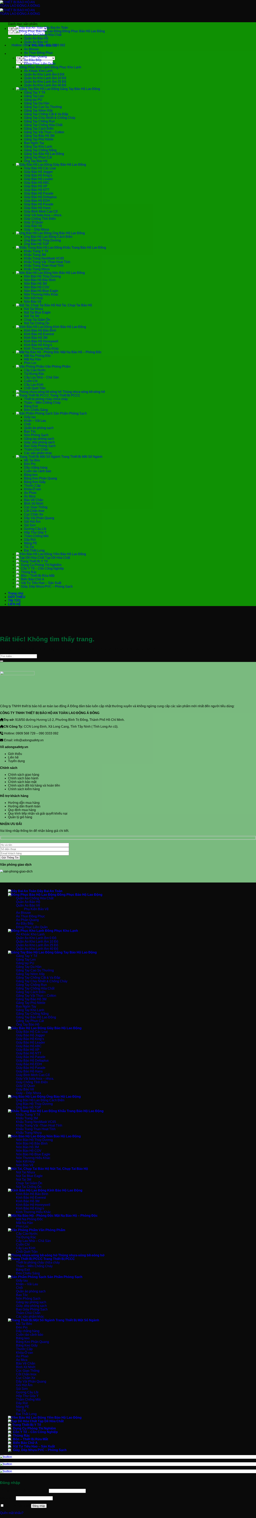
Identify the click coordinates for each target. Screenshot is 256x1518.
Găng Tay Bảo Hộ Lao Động (79, 89)
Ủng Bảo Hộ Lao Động (68, 233)
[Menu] (11, 22)
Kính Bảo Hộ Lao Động (69, 327)
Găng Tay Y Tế (34, 92)
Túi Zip (29, 547)
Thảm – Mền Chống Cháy (42, 402)
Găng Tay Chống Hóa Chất (43, 125)
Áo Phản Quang (35, 56)
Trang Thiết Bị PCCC (64, 395)
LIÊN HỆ (14, 604)
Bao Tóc (30, 431)
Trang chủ (15, 593)
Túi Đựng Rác (34, 373)
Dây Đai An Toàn (55, 27)
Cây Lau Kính (33, 384)
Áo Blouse (31, 49)
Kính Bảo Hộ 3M (35, 337)
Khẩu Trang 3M (35, 254)
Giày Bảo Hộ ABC (37, 182)
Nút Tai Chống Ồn (36, 323)
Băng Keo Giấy (35, 482)
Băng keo (31, 474)
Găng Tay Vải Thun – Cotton (44, 132)
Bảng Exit (31, 406)
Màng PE (30, 543)
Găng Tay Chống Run (39, 121)
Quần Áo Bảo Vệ (36, 42)
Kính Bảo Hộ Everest (39, 334)
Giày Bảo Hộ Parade (38, 193)
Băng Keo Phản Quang (40, 478)
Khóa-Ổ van (32, 489)
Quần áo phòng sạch (39, 428)
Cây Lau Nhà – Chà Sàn (41, 377)
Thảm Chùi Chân (36, 449)
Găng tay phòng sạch (39, 438)
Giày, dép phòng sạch (39, 442)
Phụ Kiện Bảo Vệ (44, 45)
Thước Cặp (32, 485)
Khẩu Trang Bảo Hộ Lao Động (84, 247)
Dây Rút (30, 539)
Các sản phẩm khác (38, 453)
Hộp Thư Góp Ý (35, 532)
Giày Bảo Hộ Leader (38, 179)
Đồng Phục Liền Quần (40, 63)
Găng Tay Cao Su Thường (43, 107)
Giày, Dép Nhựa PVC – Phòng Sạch (46, 586)
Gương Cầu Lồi (35, 529)
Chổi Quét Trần (35, 388)
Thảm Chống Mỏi (36, 536)
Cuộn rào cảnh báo (37, 471)
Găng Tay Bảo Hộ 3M (39, 135)
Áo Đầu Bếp (32, 60)
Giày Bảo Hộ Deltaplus (40, 197)
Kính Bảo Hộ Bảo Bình (40, 330)
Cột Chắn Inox (34, 510)
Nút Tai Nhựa (33, 309)
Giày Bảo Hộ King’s (38, 175)
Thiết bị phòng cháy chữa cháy (46, 399)
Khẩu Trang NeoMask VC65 (44, 258)
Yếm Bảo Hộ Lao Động (69, 554)
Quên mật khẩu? (11, 1513)
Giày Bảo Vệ (33, 226)
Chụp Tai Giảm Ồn (37, 319)
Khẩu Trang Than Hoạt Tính (44, 265)
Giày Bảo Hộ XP (35, 186)
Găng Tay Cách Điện (39, 128)
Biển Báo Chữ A (32, 579)
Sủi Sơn (30, 525)
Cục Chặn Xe (33, 514)
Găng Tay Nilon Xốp (38, 110)
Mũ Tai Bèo (32, 460)
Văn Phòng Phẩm (57, 366)
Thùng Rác (28, 572)
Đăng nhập (39, 1505)
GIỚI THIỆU (16, 597)
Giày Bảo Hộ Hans (37, 208)
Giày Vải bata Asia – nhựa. (43, 215)
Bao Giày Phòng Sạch (40, 446)
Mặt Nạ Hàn (32, 359)
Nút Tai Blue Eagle (37, 312)
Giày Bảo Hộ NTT (36, 190)
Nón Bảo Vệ (32, 301)
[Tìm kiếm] (11, 54)
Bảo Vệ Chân (33, 500)
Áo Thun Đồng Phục (38, 52)
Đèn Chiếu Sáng (36, 410)
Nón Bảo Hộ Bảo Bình (40, 280)
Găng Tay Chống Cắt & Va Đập (46, 114)
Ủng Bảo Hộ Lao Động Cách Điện (48, 236)
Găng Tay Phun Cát (38, 157)
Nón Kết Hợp (33, 298)
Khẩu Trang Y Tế (36, 251)
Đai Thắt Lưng (34, 550)
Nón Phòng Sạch (36, 435)
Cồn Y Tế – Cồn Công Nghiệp (42, 568)
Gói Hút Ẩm (32, 521)
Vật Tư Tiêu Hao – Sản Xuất (40, 583)
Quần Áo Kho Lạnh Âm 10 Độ (45, 78)
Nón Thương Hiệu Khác (41, 294)
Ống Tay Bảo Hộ (35, 161)
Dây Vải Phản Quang (39, 518)
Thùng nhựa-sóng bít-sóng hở (83, 391)
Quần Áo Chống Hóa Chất (42, 34)
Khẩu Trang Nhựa (37, 269)
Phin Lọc (30, 363)
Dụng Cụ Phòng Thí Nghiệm (40, 565)
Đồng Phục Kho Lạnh (65, 67)
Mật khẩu (7, 1498)
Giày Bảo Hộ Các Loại (40, 168)
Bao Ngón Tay (34, 143)
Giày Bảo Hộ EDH (37, 200)
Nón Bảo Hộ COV (36, 287)
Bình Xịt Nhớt (33, 503)
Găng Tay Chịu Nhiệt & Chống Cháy (49, 117)
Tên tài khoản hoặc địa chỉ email (24, 1490)
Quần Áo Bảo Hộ (36, 38)
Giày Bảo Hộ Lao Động (69, 164)
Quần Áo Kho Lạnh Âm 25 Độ (45, 81)
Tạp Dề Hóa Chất (57, 557)
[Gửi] (9, 37)
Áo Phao (30, 492)
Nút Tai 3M (31, 316)
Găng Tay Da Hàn (36, 103)
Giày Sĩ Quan (33, 222)
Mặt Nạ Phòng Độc (37, 355)
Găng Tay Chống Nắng (40, 150)
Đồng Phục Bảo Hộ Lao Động (83, 31)
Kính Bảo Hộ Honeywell (41, 341)
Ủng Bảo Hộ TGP (36, 244)
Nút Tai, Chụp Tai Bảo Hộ (73, 305)
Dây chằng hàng (35, 467)
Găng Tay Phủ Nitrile (38, 139)
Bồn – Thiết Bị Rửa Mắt (37, 575)
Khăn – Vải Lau (35, 420)
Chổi (27, 424)
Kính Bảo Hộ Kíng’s (38, 345)
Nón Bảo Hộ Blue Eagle (41, 291)
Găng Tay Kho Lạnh (38, 146)
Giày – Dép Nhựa (36, 229)
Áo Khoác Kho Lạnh (38, 71)
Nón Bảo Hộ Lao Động (68, 272)
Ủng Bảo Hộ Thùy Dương (42, 240)
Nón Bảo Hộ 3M (35, 283)
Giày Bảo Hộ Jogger (38, 171)
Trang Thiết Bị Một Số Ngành (81, 456)
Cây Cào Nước (35, 370)
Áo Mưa (29, 496)
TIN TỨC (14, 600)
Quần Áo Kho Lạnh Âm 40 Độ (45, 85)
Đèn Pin (30, 464)
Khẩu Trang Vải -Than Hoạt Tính (47, 262)
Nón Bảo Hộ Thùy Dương (42, 276)
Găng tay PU (33, 99)
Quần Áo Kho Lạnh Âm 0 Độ (44, 74)
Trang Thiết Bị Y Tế (34, 561)
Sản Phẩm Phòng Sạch (70, 413)
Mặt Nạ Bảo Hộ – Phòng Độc (81, 352)
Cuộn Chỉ (31, 381)
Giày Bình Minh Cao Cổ (41, 211)
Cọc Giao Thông (35, 507)
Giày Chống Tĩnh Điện (40, 218)
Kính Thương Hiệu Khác (41, 348)
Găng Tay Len (34, 96)
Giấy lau (30, 417)
